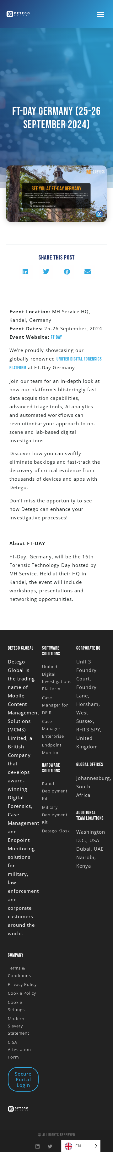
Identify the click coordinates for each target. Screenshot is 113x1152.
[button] (101, 14)
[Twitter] (50, 1146)
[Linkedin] (37, 1146)
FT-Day (56, 337)
